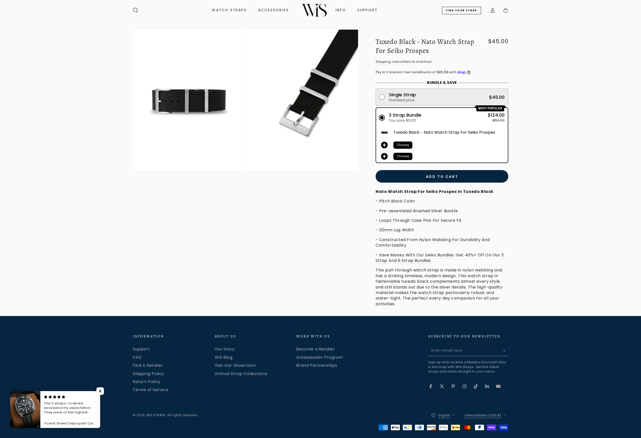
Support (141, 349)
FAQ (137, 357)
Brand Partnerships (316, 365)
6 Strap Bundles (414, 260)
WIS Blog (224, 357)
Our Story (225, 349)
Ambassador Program (319, 357)
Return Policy (147, 382)
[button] (135, 10)
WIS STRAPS (156, 415)
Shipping (383, 61)
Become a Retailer (315, 349)
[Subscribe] (505, 350)
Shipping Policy (148, 374)
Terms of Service (151, 390)
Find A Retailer (148, 365)
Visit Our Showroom (235, 365)
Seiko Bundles (439, 255)
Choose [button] (403, 145)
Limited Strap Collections (241, 374)
